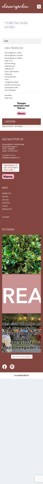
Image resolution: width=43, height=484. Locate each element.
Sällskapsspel (10, 66)
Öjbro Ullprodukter (12, 71)
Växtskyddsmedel (11, 87)
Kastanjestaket (10, 77)
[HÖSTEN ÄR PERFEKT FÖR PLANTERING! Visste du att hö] (21, 293)
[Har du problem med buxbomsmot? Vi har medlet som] (21, 254)
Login (4, 206)
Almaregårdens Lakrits (13, 53)
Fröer (7, 79)
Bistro (5, 196)
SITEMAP (5, 217)
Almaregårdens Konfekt (14, 55)
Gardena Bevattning (12, 85)
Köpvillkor (8, 95)
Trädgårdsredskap (12, 82)
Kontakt (6, 203)
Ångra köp (8, 98)
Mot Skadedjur (10, 90)
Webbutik (6, 193)
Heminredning (10, 63)
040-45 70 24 (10, 155)
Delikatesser (9, 69)
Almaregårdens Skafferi (13, 58)
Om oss (5, 200)
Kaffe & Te (9, 61)
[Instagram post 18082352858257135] (21, 333)
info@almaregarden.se (11, 157)
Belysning (8, 74)
